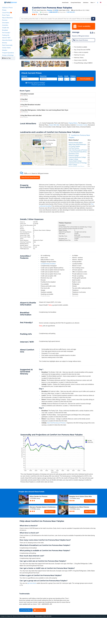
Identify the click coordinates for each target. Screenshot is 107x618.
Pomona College (74, 155)
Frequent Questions (8, 52)
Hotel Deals (65, 2)
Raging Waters (73, 123)
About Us (9, 616)
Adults (66, 76)
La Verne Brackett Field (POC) (78, 152)
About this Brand (7, 40)
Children (73, 76)
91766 (56, 10)
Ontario (51, 125)
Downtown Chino (74, 153)
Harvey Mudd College (75, 161)
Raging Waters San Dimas (76, 166)
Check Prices (6, 12)
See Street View (27, 163)
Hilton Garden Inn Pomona (38, 496)
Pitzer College (73, 164)
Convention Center (81, 125)
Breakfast (5, 30)
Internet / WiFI (6, 37)
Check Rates (39, 610)
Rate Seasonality (7, 45)
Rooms (60, 76)
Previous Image (25, 41)
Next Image (65, 41)
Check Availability (85, 79)
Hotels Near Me (29, 616)
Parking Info (5, 35)
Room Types (6, 15)
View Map (35, 12)
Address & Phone (7, 7)
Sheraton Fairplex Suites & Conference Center (44, 507)
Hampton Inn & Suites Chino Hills (80, 496)
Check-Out (43, 76)
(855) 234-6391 (47, 616)
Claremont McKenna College (77, 157)
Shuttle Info (5, 27)
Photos (4, 10)
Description (5, 22)
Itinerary (4, 42)
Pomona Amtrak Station (76, 142)
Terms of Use (16, 616)
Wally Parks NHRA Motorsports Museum (81, 144)
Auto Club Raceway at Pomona (78, 150)
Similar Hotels (6, 47)
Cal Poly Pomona (74, 148)
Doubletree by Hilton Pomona (79, 507)
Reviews (4, 20)
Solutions (85, 2)
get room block (32, 583)
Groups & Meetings (8, 55)
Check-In (24, 76)
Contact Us (4, 616)
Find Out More (26, 610)
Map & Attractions (7, 17)
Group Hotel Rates (76, 2)
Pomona (49, 10)
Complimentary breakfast (48, 263)
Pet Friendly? (6, 32)
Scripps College (73, 159)
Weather (4, 50)
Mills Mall (56, 125)
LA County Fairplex (74, 146)
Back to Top (7, 58)
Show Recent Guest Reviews (30, 177)
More (92, 2)
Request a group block (38, 84)
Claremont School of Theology (78, 163)
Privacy (22, 616)
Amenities (5, 25)
